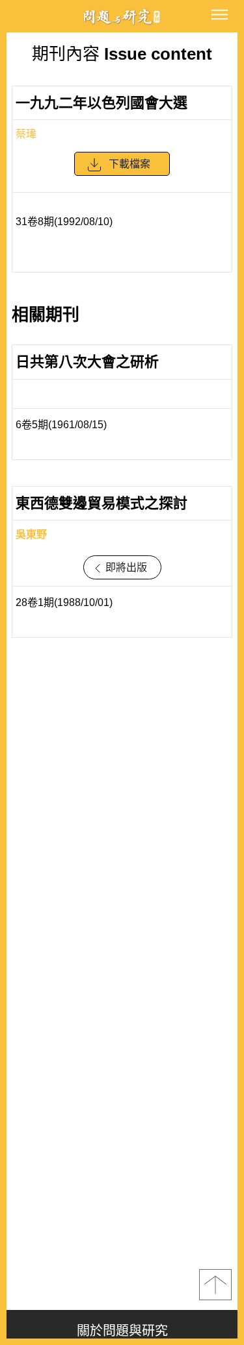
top (215, 1284)
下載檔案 (129, 163)
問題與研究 (122, 16)
